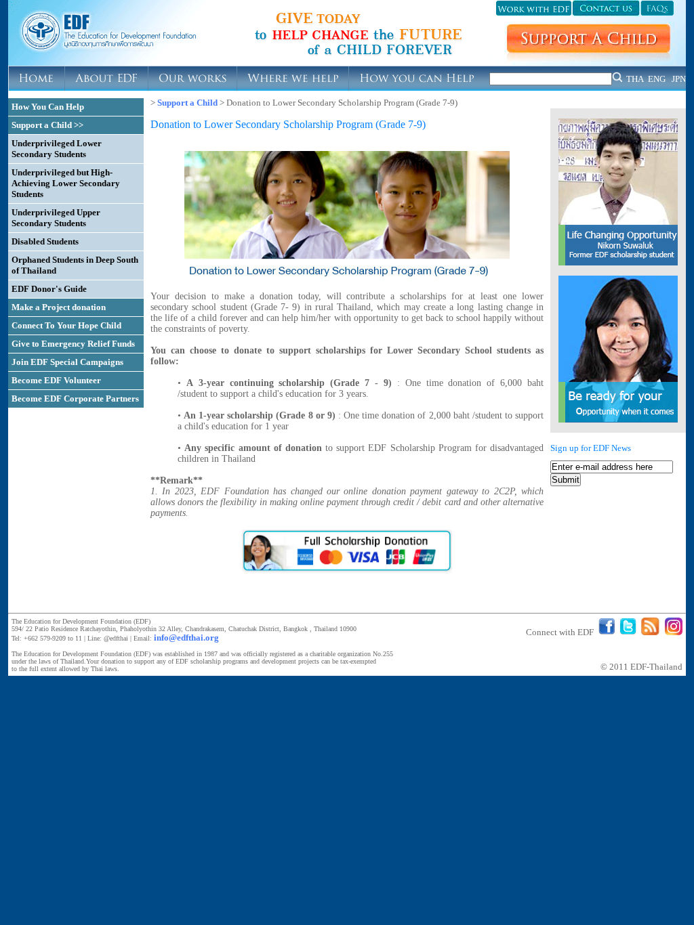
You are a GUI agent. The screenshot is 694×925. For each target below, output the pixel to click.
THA (635, 79)
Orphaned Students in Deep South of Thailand (75, 265)
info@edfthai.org (186, 637)
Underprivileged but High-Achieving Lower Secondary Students (66, 183)
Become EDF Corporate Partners (75, 398)
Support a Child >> (47, 125)
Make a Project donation (59, 307)
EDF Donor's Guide (49, 289)
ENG (657, 79)
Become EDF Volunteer (56, 380)
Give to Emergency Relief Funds (73, 344)
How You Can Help (48, 107)
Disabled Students (45, 241)
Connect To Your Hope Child (66, 325)
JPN (679, 79)
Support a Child (187, 103)
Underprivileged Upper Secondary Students (56, 217)
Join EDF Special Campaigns (67, 362)
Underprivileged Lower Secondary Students (57, 148)
